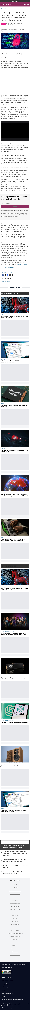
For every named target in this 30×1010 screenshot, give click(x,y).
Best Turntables (15, 930)
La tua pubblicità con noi (7, 993)
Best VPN (15, 884)
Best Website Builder (15, 894)
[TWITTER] (5, 275)
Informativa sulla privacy (12, 212)
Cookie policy (5, 987)
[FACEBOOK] (3, 275)
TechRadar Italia (11, 23)
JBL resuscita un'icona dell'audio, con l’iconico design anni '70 (14, 872)
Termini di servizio (17, 210)
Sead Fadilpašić (10, 25)
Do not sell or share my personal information (12, 999)
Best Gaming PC (15, 906)
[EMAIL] (13, 275)
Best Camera (15, 945)
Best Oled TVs (15, 921)
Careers (3, 996)
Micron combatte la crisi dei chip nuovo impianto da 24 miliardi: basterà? (15, 860)
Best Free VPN (15, 887)
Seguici (18, 53)
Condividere (6, 53)
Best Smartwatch (15, 924)
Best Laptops (15, 900)
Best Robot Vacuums (15, 955)
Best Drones (15, 952)
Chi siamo (4, 990)
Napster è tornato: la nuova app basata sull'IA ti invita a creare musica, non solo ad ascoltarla (16, 853)
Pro (2, 8)
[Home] (15, 1)
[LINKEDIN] (8, 275)
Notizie (3, 24)
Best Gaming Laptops (15, 903)
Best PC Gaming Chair (15, 909)
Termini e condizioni (6, 977)
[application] (15, 130)
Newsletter (26, 53)
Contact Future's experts (7, 980)
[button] (2, 4)
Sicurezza (7, 8)
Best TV (15, 918)
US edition (12, 1006)
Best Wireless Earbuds (15, 936)
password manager (22, 264)
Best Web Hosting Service (15, 891)
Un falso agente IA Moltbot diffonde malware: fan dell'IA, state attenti (13, 846)
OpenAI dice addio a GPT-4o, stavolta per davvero (15, 866)
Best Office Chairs (15, 939)
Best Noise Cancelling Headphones (15, 933)
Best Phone (15, 915)
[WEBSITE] (10, 275)
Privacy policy (5, 984)
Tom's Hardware (9, 267)
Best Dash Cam (15, 948)
